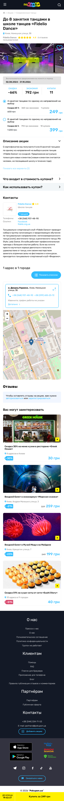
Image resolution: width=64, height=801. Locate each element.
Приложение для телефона (32, 675)
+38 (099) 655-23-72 (44, 295)
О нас (32, 633)
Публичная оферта (32, 704)
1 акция (23, 214)
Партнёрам (32, 700)
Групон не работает (32, 645)
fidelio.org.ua (24, 224)
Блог (32, 679)
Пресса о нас (32, 628)
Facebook (22, 221)
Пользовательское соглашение (32, 637)
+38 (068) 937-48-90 (22, 295)
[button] (31, 342)
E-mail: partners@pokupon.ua (32, 726)
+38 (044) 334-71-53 (32, 721)
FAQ (32, 666)
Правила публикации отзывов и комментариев (32, 683)
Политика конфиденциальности (32, 641)
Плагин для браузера (32, 671)
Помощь (32, 662)
